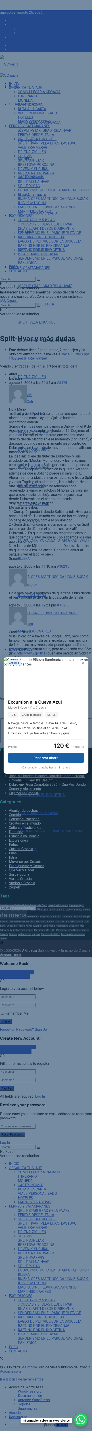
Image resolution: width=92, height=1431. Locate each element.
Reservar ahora (46, 758)
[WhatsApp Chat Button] (81, 1420)
